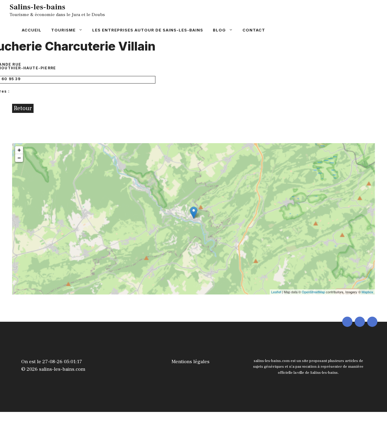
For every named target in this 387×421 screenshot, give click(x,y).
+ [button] (19, 150)
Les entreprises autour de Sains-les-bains (147, 30)
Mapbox (367, 291)
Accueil (31, 30)
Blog (219, 30)
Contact (253, 30)
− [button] (19, 158)
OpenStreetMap (313, 291)
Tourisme (63, 30)
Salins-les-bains (37, 7)
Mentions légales (190, 361)
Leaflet (276, 291)
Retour (23, 108)
